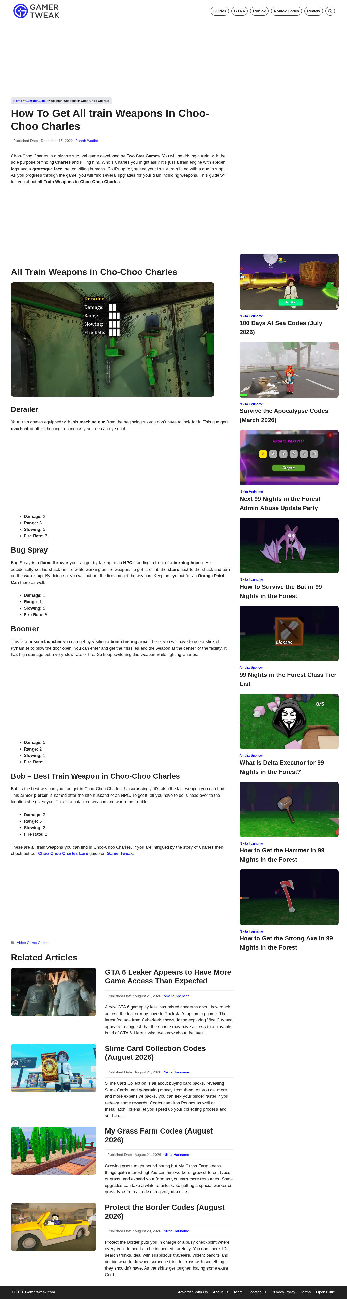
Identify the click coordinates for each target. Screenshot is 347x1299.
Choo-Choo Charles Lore (63, 853)
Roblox (259, 11)
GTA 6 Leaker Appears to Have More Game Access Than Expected (168, 976)
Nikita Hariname (176, 1072)
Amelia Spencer (176, 996)
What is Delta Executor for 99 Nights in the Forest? (282, 767)
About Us (220, 1292)
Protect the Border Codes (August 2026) (165, 1211)
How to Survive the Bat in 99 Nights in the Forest (281, 591)
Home (17, 101)
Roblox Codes (286, 11)
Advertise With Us (193, 1292)
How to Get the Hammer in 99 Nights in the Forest (282, 855)
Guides (219, 11)
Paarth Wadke (86, 141)
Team (238, 1292)
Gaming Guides (36, 101)
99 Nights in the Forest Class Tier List (288, 679)
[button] (330, 11)
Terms (306, 1292)
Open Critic (325, 1292)
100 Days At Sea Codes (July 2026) (281, 327)
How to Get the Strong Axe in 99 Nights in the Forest (286, 943)
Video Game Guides (33, 943)
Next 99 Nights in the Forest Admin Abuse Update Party (280, 503)
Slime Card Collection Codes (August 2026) (155, 1052)
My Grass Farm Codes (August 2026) (159, 1135)
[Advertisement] (173, 58)
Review (313, 11)
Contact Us (257, 1292)
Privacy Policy (283, 1292)
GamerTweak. (120, 853)
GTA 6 (239, 11)
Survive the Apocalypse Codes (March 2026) (284, 415)
